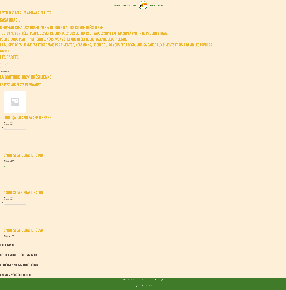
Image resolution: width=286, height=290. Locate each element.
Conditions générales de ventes (148, 286)
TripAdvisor (7, 245)
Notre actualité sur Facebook (18, 255)
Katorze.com (150, 280)
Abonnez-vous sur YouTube (16, 275)
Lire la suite (7, 236)
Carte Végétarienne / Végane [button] (7, 68)
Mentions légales (159, 280)
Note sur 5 (9, 123)
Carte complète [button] (4, 64)
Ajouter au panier (8, 124)
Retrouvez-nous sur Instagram (19, 265)
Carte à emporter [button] (4, 71)
